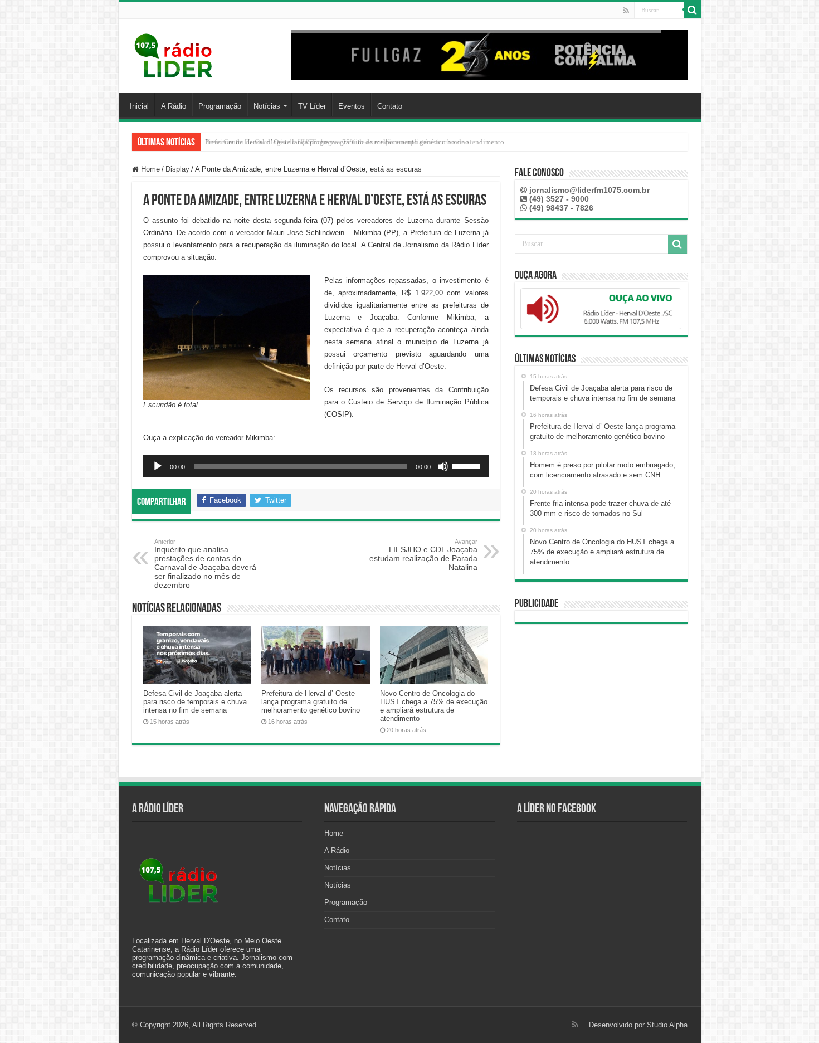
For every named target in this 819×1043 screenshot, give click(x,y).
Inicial (139, 106)
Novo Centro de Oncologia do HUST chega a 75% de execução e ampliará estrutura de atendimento (354, 142)
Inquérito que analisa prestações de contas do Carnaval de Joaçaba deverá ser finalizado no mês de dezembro (205, 563)
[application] (316, 466)
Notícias (267, 106)
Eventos (351, 106)
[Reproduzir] (157, 466)
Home (149, 169)
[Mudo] (442, 466)
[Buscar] (692, 10)
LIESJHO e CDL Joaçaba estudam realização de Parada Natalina (423, 555)
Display (177, 169)
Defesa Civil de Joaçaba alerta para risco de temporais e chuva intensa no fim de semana (195, 701)
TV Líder (312, 106)
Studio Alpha (667, 1025)
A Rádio (173, 106)
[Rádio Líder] (174, 54)
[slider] (467, 465)
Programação (219, 106)
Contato (389, 106)
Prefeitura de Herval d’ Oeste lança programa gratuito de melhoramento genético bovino (310, 701)
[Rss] (626, 10)
